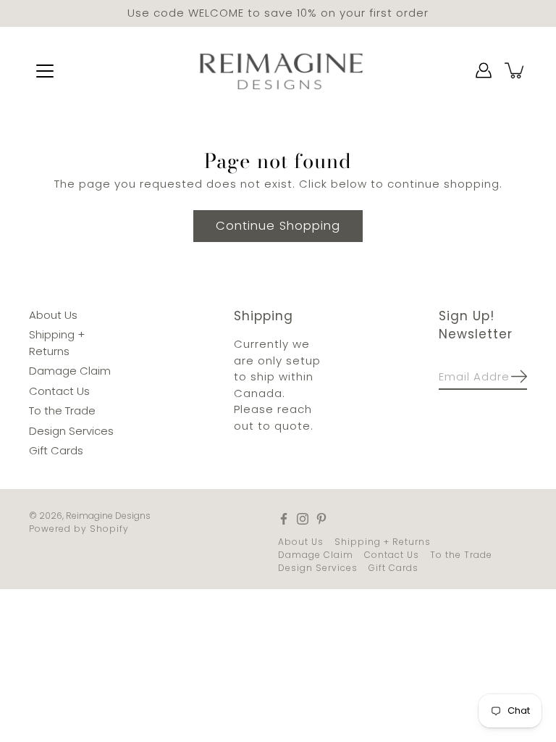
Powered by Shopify (79, 528)
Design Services (71, 430)
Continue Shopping (278, 225)
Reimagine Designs (108, 515)
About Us (53, 314)
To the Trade (62, 410)
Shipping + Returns (382, 541)
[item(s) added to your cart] (515, 70)
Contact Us (59, 390)
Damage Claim (70, 370)
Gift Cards (56, 450)
